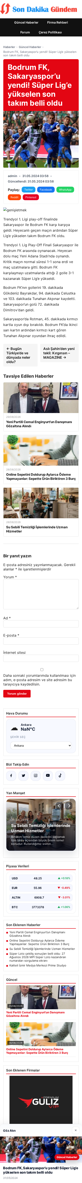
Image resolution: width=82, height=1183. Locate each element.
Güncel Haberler (26, 22)
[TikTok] (60, 776)
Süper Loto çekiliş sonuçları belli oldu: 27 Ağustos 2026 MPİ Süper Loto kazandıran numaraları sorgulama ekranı (37, 957)
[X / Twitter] (23, 776)
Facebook (46, 189)
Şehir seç (18, 737)
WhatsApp (65, 189)
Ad (7, 618)
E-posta (11, 635)
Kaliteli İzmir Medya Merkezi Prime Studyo (37, 965)
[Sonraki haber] (68, 805)
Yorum (10, 577)
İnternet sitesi (14, 652)
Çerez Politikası (50, 32)
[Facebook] (11, 776)
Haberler (9, 47)
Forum (25, 32)
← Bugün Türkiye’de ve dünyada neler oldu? (18, 355)
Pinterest (30, 197)
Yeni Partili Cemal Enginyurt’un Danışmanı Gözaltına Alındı (37, 933)
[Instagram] (36, 776)
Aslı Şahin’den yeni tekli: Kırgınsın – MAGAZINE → (59, 353)
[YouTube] (48, 776)
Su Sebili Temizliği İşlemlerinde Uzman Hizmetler (42, 949)
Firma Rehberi (57, 22)
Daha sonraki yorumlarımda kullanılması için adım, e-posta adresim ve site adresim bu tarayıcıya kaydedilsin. (39, 679)
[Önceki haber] (59, 805)
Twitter (28, 189)
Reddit (14, 197)
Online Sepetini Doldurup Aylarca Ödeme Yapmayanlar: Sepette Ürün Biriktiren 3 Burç (39, 942)
